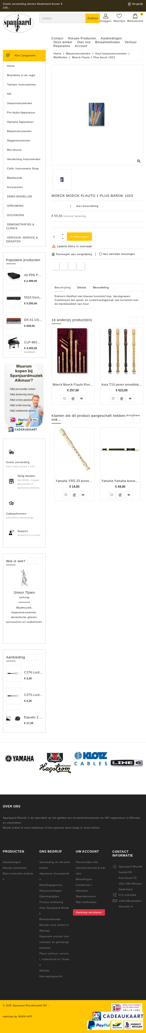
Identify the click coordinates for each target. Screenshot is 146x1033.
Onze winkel (62, 42)
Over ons (84, 42)
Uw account (87, 851)
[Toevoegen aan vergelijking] (73, 398)
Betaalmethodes (107, 42)
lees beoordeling (87, 205)
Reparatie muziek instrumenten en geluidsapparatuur (54, 942)
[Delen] (55, 266)
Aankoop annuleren (89, 912)
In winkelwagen (79, 236)
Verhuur (131, 42)
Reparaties (61, 46)
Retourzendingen (50, 890)
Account (81, 46)
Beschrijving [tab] (63, 287)
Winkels (44, 970)
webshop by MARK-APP (17, 1016)
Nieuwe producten (15, 867)
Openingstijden (49, 896)
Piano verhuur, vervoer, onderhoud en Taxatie (54, 959)
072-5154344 (127, 895)
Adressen (82, 890)
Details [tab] (81, 287)
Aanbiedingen (111, 38)
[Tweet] (64, 266)
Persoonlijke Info (87, 862)
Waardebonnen (86, 896)
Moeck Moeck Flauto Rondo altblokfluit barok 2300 (90, 384)
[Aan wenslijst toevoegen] (64, 398)
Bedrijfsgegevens (50, 884)
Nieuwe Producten (82, 38)
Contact (57, 38)
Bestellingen (84, 879)
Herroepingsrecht (50, 976)
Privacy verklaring (51, 902)
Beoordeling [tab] (101, 287)
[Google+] (72, 266)
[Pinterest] (81, 266)
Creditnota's (84, 884)
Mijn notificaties (86, 902)
